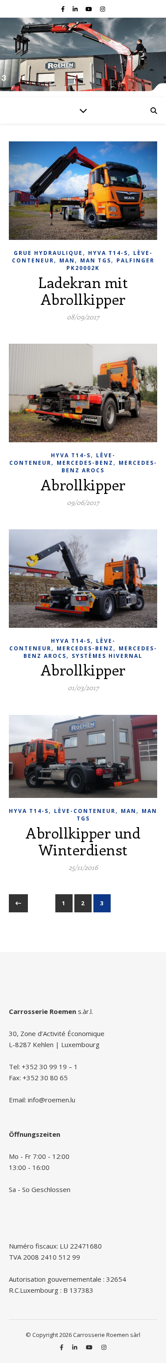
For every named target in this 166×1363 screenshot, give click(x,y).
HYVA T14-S (108, 253)
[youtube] (89, 9)
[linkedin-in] (76, 9)
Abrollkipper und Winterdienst (83, 841)
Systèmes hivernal (107, 656)
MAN (67, 260)
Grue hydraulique (48, 253)
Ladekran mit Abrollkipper (83, 290)
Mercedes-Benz (85, 463)
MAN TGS (95, 260)
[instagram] (102, 9)
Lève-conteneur (85, 811)
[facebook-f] (63, 9)
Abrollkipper (83, 484)
